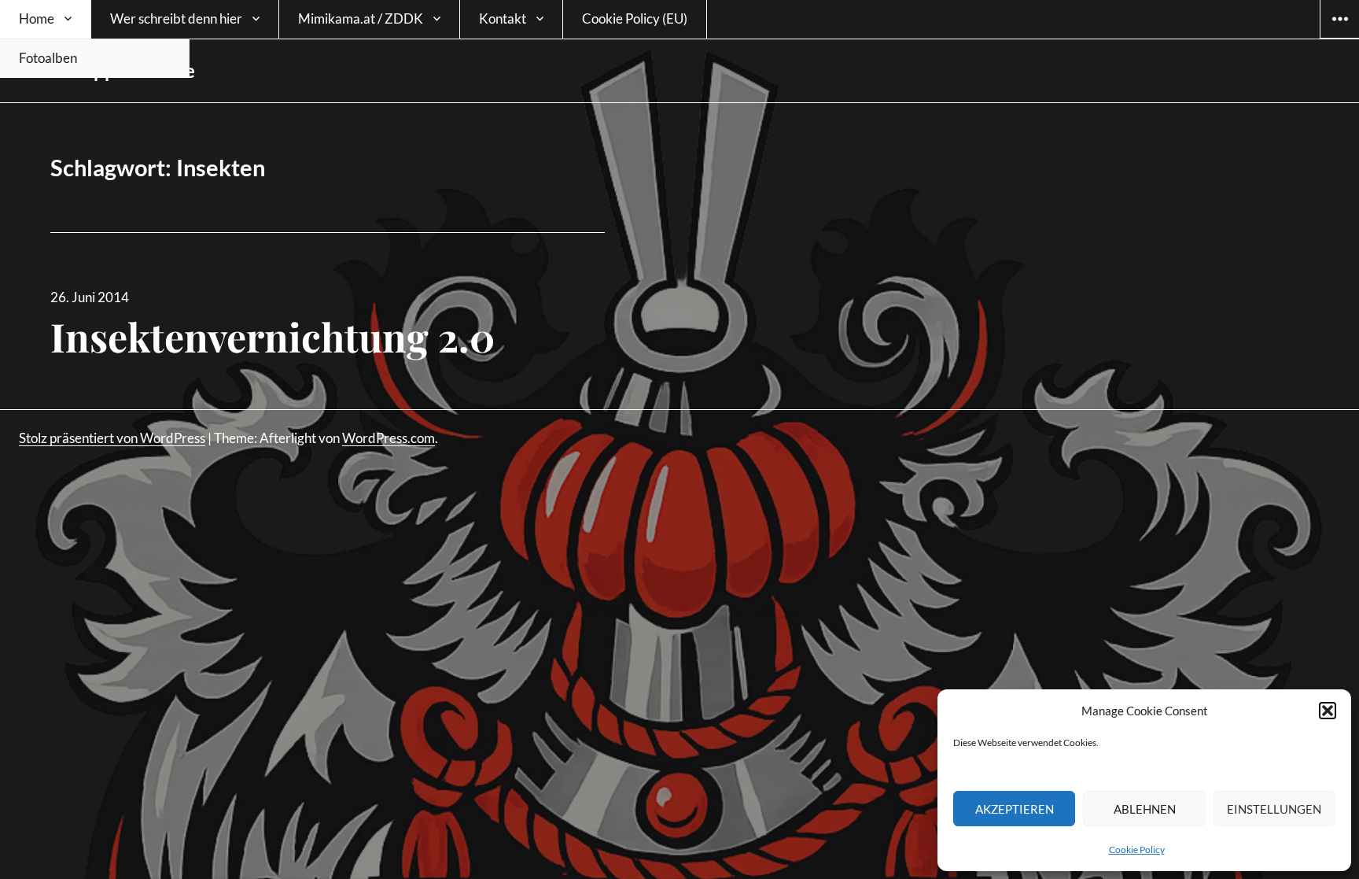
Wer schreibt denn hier (176, 18)
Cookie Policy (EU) (634, 18)
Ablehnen (1145, 809)
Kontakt (502, 18)
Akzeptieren (1014, 809)
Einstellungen (1274, 809)
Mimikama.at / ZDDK (360, 18)
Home (36, 18)
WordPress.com (388, 438)
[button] (1327, 710)
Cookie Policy (1137, 849)
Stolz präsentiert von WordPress (112, 438)
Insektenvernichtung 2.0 (272, 336)
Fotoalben (48, 58)
